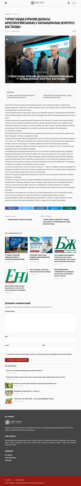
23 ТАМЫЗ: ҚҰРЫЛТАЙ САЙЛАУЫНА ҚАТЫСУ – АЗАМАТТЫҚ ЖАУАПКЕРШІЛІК (14, 257)
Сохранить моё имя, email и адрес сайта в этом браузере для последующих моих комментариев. (39, 354)
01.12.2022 (9, 379)
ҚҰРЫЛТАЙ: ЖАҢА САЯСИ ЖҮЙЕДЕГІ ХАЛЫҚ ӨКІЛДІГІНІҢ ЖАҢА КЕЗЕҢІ (40, 257)
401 (14, 379)
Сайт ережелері (10, 458)
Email (7, 345)
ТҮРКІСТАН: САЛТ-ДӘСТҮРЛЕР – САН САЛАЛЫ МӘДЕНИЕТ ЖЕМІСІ (34, 399)
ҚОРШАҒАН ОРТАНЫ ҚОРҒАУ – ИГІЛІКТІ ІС (27, 391)
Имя (7, 336)
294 (22, 393)
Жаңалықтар (15, 14)
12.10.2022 (8, 31)
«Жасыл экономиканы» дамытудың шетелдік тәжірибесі (24, 370)
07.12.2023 (17, 401)
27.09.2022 (17, 393)
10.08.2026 (33, 274)
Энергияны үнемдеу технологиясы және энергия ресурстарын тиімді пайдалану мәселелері (37, 377)
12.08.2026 (57, 264)
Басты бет (7, 14)
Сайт (43, 345)
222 (22, 401)
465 (15, 373)
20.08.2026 (8, 262)
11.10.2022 (17, 386)
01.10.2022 (9, 373)
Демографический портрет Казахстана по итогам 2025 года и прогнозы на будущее (15, 288)
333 (22, 386)
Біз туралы (8, 455)
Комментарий (10, 311)
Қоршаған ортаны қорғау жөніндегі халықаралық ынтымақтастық (35, 383)
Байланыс (8, 460)
